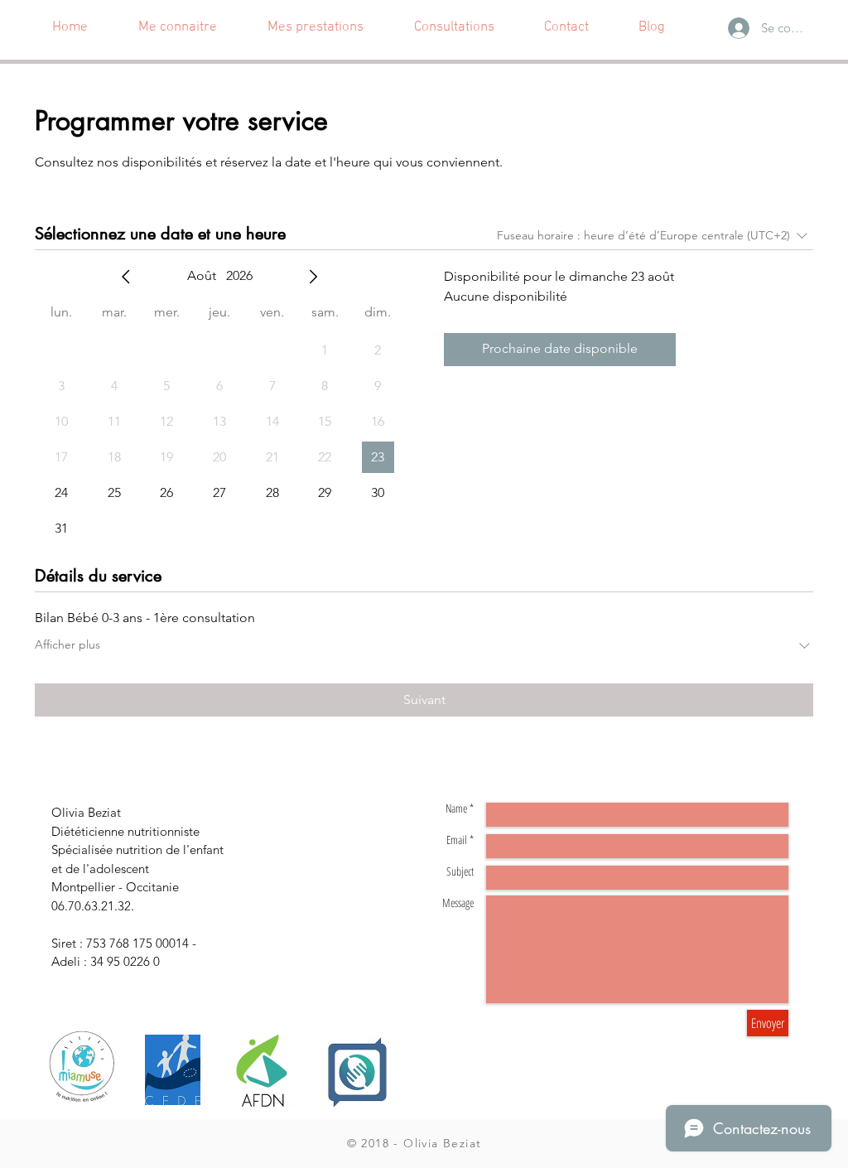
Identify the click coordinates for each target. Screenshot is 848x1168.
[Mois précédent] (126, 277)
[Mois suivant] (313, 277)
